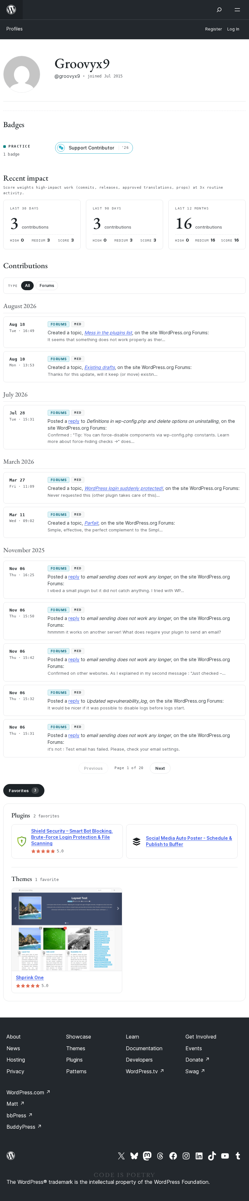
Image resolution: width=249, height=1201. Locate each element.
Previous (93, 768)
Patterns (76, 1071)
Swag (195, 1071)
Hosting (15, 1059)
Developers (139, 1059)
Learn (132, 1036)
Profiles (14, 28)
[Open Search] (219, 9)
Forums (47, 285)
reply (73, 421)
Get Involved (201, 1036)
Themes (75, 1048)
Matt (15, 1103)
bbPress (19, 1115)
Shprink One (30, 977)
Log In (233, 29)
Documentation (144, 1048)
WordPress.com (28, 1092)
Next (160, 768)
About (13, 1036)
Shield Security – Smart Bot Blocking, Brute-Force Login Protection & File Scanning (72, 837)
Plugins (74, 1059)
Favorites (22, 790)
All (27, 285)
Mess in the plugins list (108, 332)
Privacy (15, 1071)
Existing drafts (99, 367)
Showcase (78, 1036)
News (13, 1048)
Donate (197, 1059)
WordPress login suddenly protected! (123, 488)
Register (213, 29)
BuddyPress (24, 1127)
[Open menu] (238, 9)
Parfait (91, 523)
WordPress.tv (145, 1071)
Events (193, 1048)
